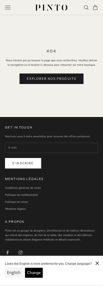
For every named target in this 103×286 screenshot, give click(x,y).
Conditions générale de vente (23, 188)
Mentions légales (15, 209)
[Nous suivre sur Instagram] (20, 252)
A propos (14, 222)
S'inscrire (23, 163)
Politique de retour (16, 202)
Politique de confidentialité (21, 195)
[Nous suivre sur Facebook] (7, 252)
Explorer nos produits (51, 78)
